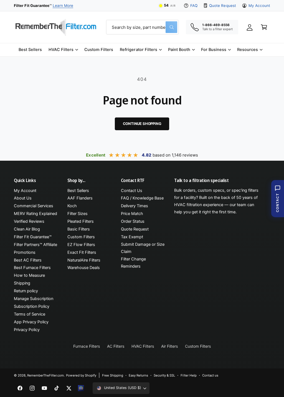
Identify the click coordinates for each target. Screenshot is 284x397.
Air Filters (169, 346)
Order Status (132, 221)
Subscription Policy (31, 306)
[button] (63, 49)
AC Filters (115, 346)
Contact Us (131, 190)
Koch (72, 205)
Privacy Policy (27, 329)
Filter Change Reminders (133, 263)
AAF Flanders (80, 198)
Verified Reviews (29, 221)
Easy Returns (138, 375)
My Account (259, 5)
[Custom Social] (81, 388)
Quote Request (222, 5)
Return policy (26, 290)
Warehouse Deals (83, 267)
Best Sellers (78, 190)
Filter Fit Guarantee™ (33, 236)
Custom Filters (81, 236)
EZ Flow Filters (81, 244)
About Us (23, 198)
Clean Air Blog (27, 229)
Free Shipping (112, 375)
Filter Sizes (77, 213)
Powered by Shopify (81, 375)
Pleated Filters (80, 221)
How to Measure (29, 275)
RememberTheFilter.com (45, 375)
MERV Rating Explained (35, 213)
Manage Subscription (33, 298)
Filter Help (188, 375)
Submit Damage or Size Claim (142, 248)
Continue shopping (142, 123)
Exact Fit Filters (81, 252)
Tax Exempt (132, 236)
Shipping (22, 283)
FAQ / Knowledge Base (142, 198)
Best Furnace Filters (32, 267)
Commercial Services (33, 205)
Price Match (132, 213)
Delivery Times (134, 205)
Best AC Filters (28, 260)
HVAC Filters (142, 346)
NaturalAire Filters (83, 260)
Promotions (25, 252)
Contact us (210, 375)
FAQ (193, 5)
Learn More (63, 5)
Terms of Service (29, 314)
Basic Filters (78, 229)
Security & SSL (164, 375)
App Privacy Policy (31, 321)
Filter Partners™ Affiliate (35, 244)
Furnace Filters (86, 346)
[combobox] (142, 27)
